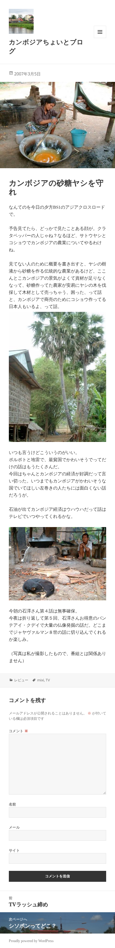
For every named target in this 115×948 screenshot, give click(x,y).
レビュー (21, 680)
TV (48, 680)
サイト (14, 850)
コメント (18, 730)
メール (14, 827)
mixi (40, 680)
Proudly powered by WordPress (31, 941)
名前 (12, 804)
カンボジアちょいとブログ (46, 46)
